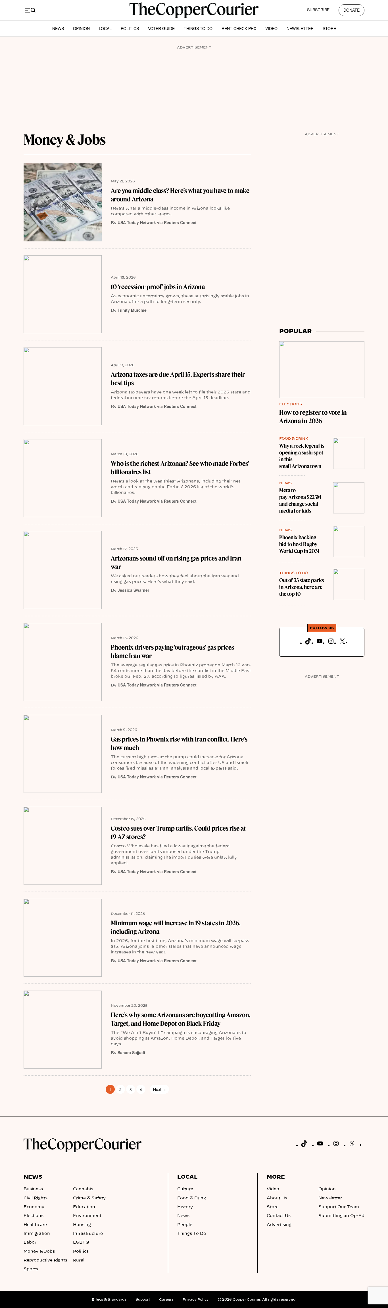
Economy (34, 1207)
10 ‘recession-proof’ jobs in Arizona (158, 287)
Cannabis (83, 1189)
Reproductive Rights (45, 1260)
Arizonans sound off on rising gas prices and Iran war (176, 562)
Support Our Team (338, 1207)
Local (105, 28)
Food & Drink (293, 438)
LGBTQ (81, 1242)
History (185, 1207)
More (276, 1177)
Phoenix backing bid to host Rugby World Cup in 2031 (299, 544)
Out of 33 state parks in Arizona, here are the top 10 (301, 587)
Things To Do (198, 28)
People (184, 1225)
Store (329, 28)
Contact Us (279, 1216)
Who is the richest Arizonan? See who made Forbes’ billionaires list (180, 468)
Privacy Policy (196, 1299)
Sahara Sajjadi (131, 1052)
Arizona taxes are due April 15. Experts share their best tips (178, 378)
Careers (166, 1299)
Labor (30, 1242)
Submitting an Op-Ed (341, 1216)
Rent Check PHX (239, 28)
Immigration (37, 1234)
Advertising (279, 1225)
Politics (130, 28)
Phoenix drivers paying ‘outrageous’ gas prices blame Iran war (172, 651)
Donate (351, 10)
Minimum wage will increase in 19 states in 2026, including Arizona (176, 927)
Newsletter (300, 28)
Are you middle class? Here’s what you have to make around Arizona (180, 195)
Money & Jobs (39, 1252)
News (58, 28)
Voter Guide (161, 28)
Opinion (81, 28)
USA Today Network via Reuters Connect (157, 222)
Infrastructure (88, 1234)
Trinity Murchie (132, 310)
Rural (78, 1260)
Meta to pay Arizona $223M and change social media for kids (300, 500)
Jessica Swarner (133, 590)
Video (271, 28)
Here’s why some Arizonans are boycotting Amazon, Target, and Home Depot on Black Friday (181, 1019)
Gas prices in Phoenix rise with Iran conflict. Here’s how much (179, 743)
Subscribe (318, 9)
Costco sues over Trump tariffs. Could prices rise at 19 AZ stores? (178, 832)
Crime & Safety (89, 1198)
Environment (87, 1216)
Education (84, 1207)
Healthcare (35, 1225)
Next (159, 1089)
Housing (82, 1225)
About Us (277, 1198)
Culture (185, 1189)
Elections (290, 404)
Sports (31, 1269)
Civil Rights (35, 1198)
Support (142, 1299)
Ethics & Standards (109, 1299)
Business (33, 1189)
